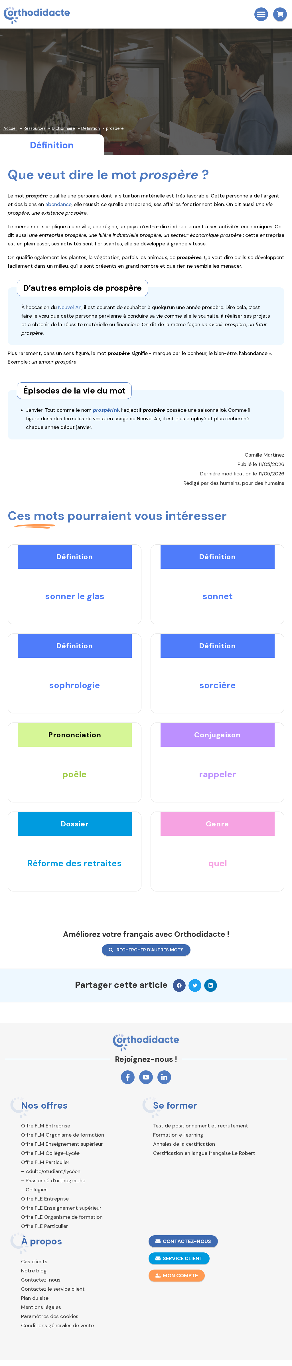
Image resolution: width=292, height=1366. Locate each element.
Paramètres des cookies (49, 1316)
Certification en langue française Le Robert (204, 1153)
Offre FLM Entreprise (45, 1125)
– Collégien (34, 1189)
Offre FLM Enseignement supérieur (62, 1144)
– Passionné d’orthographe (53, 1180)
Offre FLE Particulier (44, 1226)
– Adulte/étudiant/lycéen (50, 1171)
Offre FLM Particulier (45, 1162)
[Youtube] (146, 1077)
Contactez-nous (40, 1279)
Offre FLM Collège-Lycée (50, 1153)
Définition (52, 145)
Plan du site (34, 1298)
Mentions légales (41, 1307)
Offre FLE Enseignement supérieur (61, 1207)
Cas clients (34, 1261)
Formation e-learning (178, 1134)
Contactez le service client (53, 1289)
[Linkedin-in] (164, 1077)
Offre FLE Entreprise (45, 1198)
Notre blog (34, 1270)
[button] (261, 14)
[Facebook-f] (128, 1077)
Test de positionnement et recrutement (200, 1125)
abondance (58, 204)
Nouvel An (70, 307)
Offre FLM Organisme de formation (62, 1134)
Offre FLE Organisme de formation (62, 1217)
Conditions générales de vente (57, 1325)
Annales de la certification (184, 1144)
